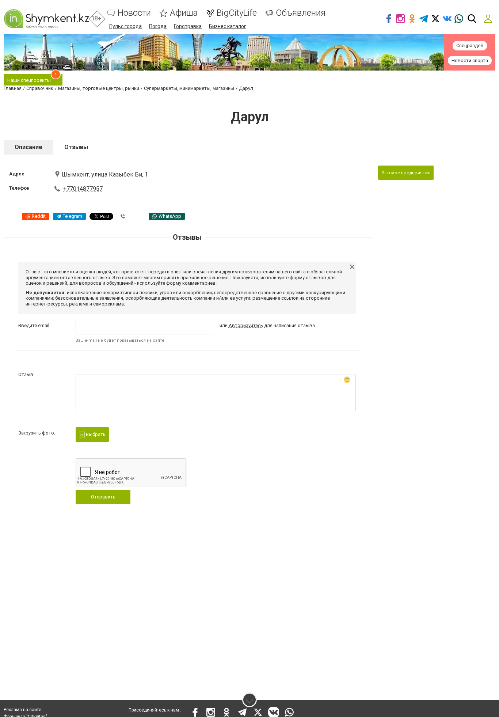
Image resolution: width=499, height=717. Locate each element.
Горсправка (188, 26)
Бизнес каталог (227, 26)
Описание (28, 147)
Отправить (103, 497)
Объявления (300, 13)
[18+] (46, 19)
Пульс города (125, 26)
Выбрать (95, 434)
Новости (134, 13)
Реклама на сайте (22, 709)
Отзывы (76, 147)
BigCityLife (237, 13)
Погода (158, 26)
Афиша (184, 13)
